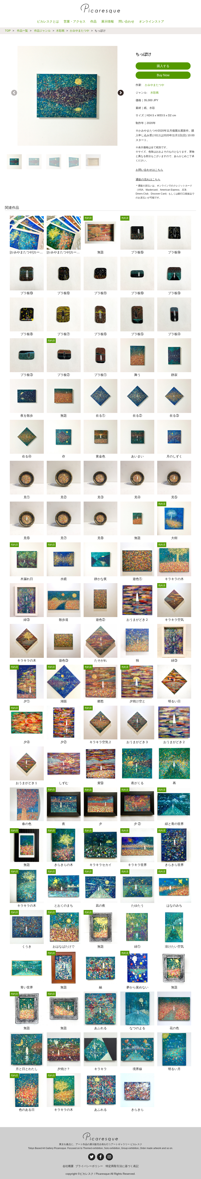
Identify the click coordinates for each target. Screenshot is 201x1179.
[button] (121, 93)
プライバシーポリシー (89, 1166)
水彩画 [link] (154, 92)
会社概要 (68, 1166)
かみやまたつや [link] (154, 84)
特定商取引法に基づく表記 (122, 1166)
